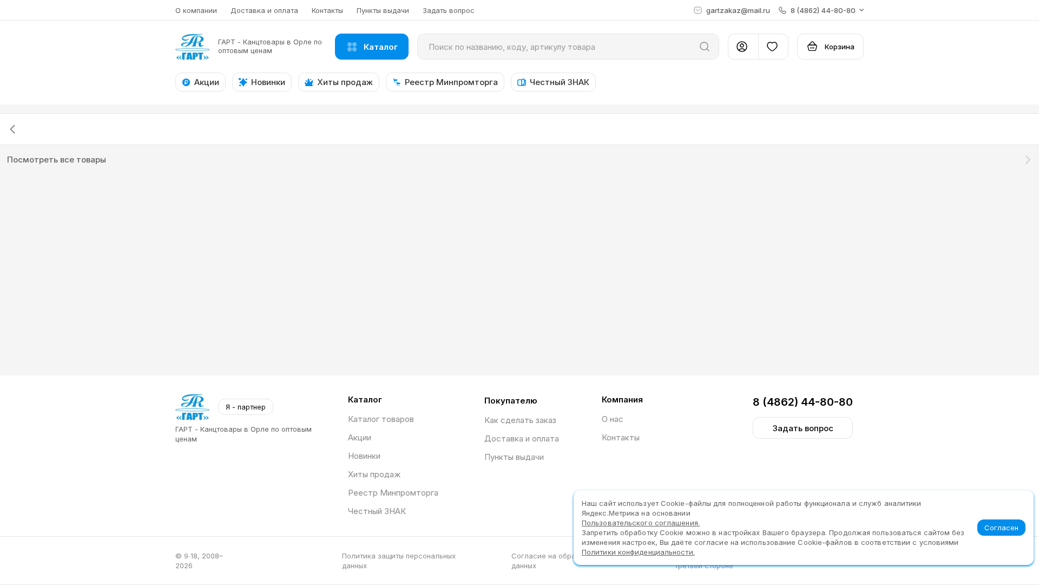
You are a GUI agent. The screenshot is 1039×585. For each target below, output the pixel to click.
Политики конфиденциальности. (638, 552)
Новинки (364, 456)
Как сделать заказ (520, 420)
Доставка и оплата (264, 10)
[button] (821, 10)
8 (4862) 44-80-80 (803, 401)
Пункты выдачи (383, 10)
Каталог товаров (381, 419)
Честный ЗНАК (377, 511)
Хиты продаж (374, 474)
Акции (359, 437)
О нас (612, 419)
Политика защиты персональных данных (399, 560)
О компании (196, 10)
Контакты (327, 10)
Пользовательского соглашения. (641, 522)
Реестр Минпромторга (393, 492)
